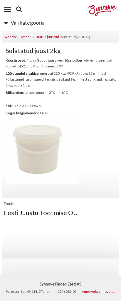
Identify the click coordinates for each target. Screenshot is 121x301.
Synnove (10, 37)
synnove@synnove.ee (97, 291)
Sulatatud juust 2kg (75, 37)
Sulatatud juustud (45, 37)
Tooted (24, 37)
